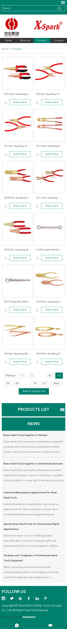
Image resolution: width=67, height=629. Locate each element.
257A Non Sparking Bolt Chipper (50, 146)
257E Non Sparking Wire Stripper (18, 250)
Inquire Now (19, 102)
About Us (25, 40)
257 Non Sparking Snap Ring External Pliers (18, 146)
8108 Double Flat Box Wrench (50, 250)
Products (42, 40)
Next (56, 383)
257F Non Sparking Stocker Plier (50, 302)
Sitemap (43, 610)
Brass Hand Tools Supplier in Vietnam (25, 435)
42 (49, 375)
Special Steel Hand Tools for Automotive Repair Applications (32, 526)
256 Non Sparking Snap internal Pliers (50, 94)
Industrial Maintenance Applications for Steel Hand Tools (30, 495)
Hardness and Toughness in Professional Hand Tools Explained (30, 558)
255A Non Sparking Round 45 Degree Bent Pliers (18, 94)
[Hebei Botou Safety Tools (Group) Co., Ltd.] (33, 27)
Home (8, 40)
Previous (10, 375)
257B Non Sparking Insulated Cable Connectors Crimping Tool (18, 198)
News (33, 424)
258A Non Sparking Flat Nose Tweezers (50, 354)
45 (17, 383)
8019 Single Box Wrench (17, 302)
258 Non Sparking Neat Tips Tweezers (18, 354)
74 (35, 383)
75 (44, 383)
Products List (33, 410)
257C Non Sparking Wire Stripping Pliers (50, 198)
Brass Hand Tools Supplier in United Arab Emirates (33, 464)
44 (8, 383)
